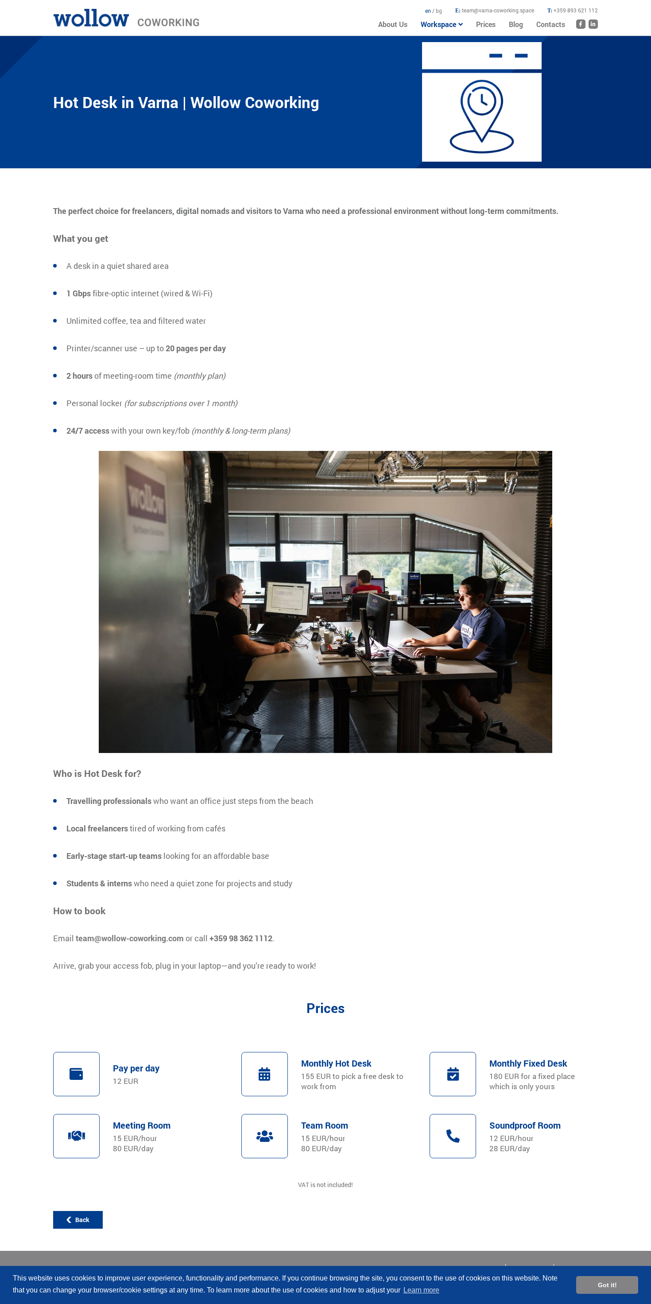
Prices (486, 24)
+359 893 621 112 (576, 10)
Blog (516, 24)
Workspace (438, 24)
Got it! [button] (607, 1284)
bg (439, 10)
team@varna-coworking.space (498, 10)
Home (61, 13)
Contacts (550, 24)
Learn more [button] (421, 1290)
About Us (392, 24)
